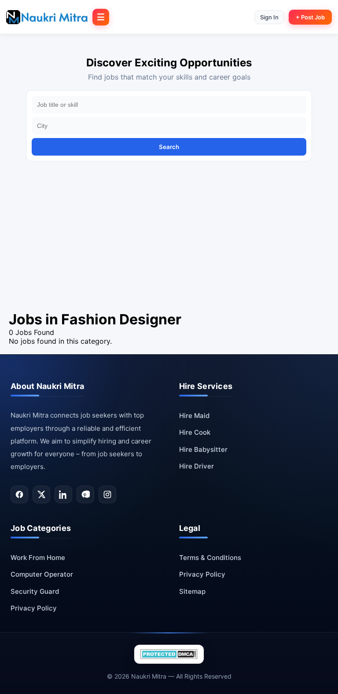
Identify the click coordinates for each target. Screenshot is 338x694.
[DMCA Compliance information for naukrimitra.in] (169, 654)
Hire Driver (196, 466)
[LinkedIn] (63, 494)
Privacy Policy (34, 608)
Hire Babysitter (203, 449)
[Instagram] (107, 494)
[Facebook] (19, 494)
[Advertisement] (169, 244)
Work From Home (38, 557)
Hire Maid (194, 415)
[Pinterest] (85, 494)
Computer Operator (42, 574)
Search (169, 146)
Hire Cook (194, 432)
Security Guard (35, 591)
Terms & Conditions (210, 557)
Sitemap (192, 591)
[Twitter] (41, 494)
